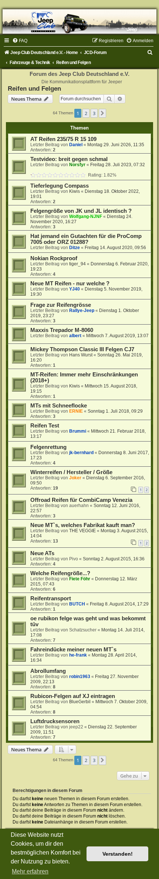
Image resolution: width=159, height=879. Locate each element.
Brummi (77, 431)
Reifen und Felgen (34, 88)
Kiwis (74, 191)
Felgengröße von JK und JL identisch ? (81, 211)
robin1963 (79, 676)
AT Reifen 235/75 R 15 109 (63, 139)
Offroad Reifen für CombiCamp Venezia (81, 500)
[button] (102, 113)
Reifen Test (44, 426)
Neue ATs (42, 553)
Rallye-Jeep (81, 310)
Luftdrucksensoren (55, 721)
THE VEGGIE (82, 530)
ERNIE (76, 411)
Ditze (74, 247)
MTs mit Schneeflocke (58, 406)
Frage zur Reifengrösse (60, 305)
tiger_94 (77, 263)
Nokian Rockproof (53, 258)
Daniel (75, 144)
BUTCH (77, 604)
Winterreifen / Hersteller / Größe (71, 472)
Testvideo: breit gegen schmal (69, 159)
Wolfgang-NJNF (85, 216)
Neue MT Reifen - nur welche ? (69, 283)
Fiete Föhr (79, 578)
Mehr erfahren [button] (30, 871)
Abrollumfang (48, 671)
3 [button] (94, 113)
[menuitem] (19, 40)
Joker (75, 477)
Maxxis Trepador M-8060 (61, 330)
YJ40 (74, 289)
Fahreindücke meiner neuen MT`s (73, 649)
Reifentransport (50, 598)
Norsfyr (77, 164)
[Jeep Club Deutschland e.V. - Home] (79, 21)
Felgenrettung (48, 447)
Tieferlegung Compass (59, 186)
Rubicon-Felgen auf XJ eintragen (72, 696)
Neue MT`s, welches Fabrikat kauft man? (82, 525)
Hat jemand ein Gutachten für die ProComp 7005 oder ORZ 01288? (86, 239)
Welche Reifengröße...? (60, 573)
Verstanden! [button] (117, 854)
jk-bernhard (81, 452)
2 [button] (86, 113)
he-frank (78, 655)
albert (75, 335)
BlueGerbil (80, 701)
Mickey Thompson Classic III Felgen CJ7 (82, 349)
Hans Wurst (80, 355)
